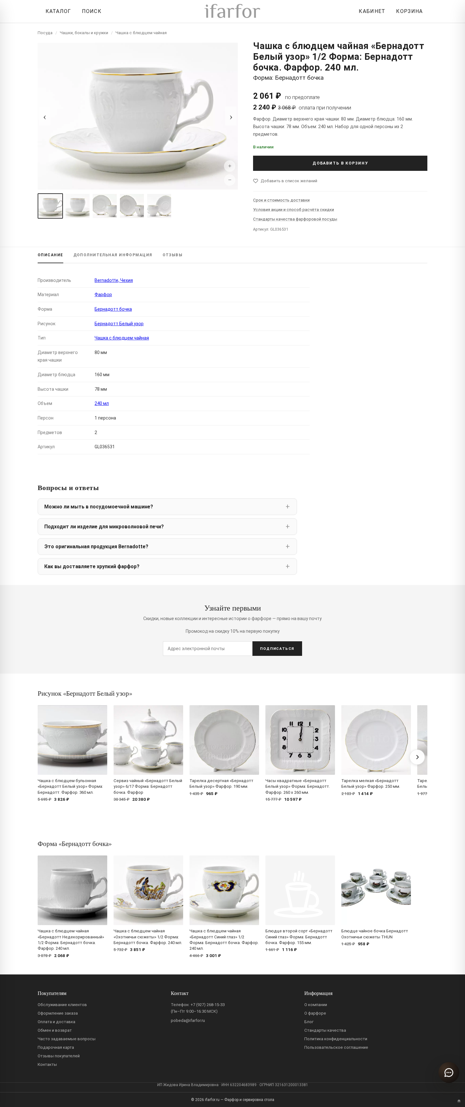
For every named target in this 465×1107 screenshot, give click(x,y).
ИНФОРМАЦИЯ (112, 255)
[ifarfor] (232, 11)
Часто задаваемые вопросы (67, 1038)
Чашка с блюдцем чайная (141, 32)
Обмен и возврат (55, 1030)
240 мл (102, 403)
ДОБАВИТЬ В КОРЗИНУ (340, 163)
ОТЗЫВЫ (173, 255)
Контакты (47, 1064)
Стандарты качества (325, 1030)
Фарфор (103, 294)
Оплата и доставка (56, 1021)
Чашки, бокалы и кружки (84, 32)
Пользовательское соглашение (336, 1047)
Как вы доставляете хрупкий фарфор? (92, 566)
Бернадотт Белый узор (119, 323)
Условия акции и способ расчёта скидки (293, 209)
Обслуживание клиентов (62, 1004)
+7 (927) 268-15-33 (207, 1004)
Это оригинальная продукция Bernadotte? (96, 547)
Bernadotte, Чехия (114, 280)
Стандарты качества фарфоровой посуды (295, 219)
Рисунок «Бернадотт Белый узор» (85, 693)
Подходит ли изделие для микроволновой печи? (104, 527)
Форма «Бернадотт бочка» (75, 843)
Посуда (45, 32)
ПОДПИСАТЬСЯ (277, 648)
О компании (315, 1004)
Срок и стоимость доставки (281, 200)
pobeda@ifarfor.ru (188, 1020)
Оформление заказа (58, 1013)
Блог (308, 1021)
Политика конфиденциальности (335, 1038)
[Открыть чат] (448, 1072)
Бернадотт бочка (113, 309)
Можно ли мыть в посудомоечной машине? (98, 507)
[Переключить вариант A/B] (459, 1101)
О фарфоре (315, 1013)
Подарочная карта (56, 1047)
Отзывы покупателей (59, 1056)
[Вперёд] (417, 757)
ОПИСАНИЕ (50, 255)
